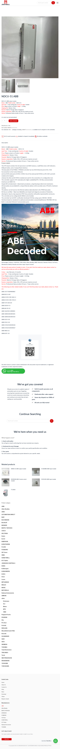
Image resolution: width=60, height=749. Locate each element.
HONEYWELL (6, 557)
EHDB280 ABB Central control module (18, 480)
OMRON (4, 595)
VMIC (4, 612)
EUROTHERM (6, 544)
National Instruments (8, 593)
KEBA (3, 566)
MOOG (3, 587)
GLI (4, 603)
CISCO (4, 530)
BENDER (4, 525)
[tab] (30, 142)
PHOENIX (4, 617)
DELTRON (5, 533)
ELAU (3, 539)
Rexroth (4, 633)
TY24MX (13, 489)
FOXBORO (5, 549)
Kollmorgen (5, 568)
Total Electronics (6, 649)
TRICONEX (5, 652)
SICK (3, 641)
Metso (5, 606)
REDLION (4, 628)
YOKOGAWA (5, 666)
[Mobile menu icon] (57, 3)
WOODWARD (5, 660)
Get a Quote (13, 121)
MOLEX (4, 585)
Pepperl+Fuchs (6, 614)
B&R (3, 517)
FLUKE (4, 547)
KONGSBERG (6, 571)
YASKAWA (5, 663)
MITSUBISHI (5, 582)
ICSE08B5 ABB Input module (48, 468)
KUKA (3, 574)
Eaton (3, 536)
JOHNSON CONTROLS (8, 563)
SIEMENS (4, 644)
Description (5, 142)
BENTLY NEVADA (7, 528)
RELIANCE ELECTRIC (8, 631)
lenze (3, 576)
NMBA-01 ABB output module (18, 468)
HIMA (3, 555)
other (3, 598)
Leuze (3, 579)
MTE (4, 609)
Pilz (3, 620)
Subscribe (6, 739)
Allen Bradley (6, 509)
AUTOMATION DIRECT (8, 514)
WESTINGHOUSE (7, 658)
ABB (9, 125)
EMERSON (5, 541)
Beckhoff (4, 522)
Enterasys (6, 601)
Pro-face (4, 622)
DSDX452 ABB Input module (48, 479)
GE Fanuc (4, 552)
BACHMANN (5, 520)
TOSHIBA (4, 647)
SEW (3, 639)
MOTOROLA (5, 590)
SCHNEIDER (5, 636)
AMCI (3, 511)
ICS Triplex (5, 560)
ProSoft (4, 625)
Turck (3, 655)
